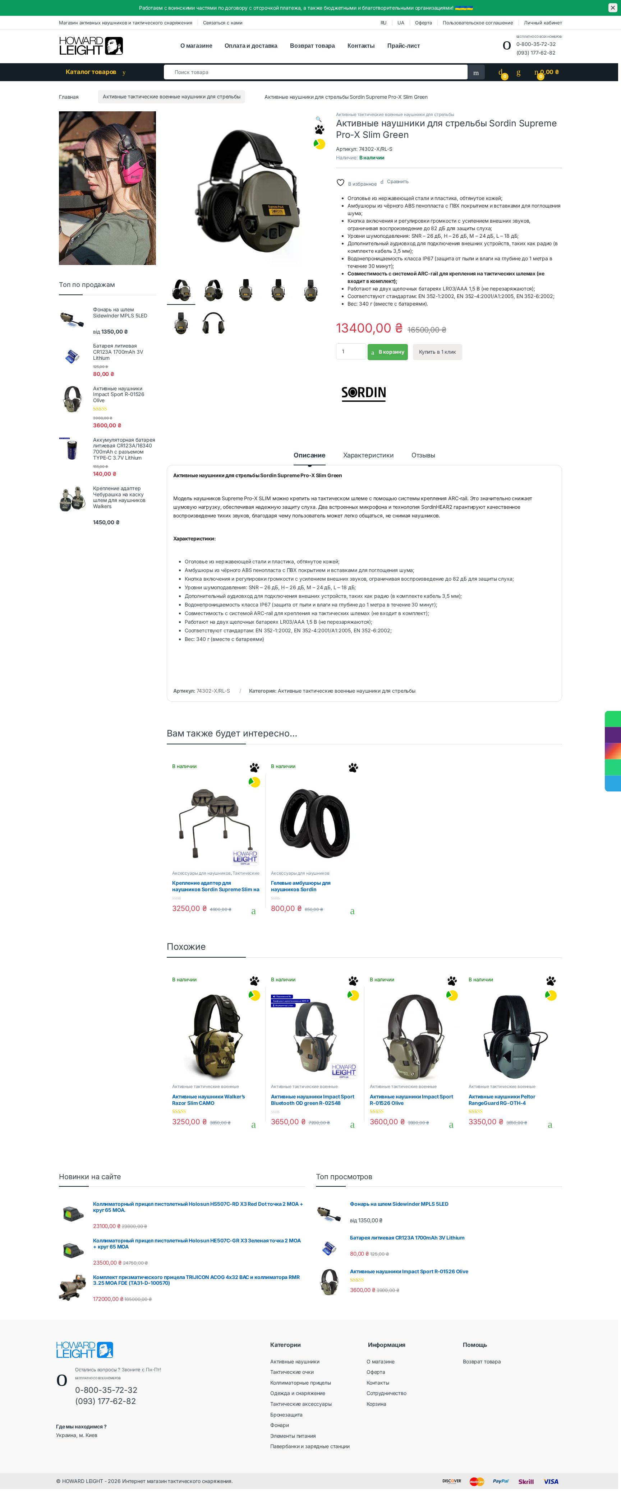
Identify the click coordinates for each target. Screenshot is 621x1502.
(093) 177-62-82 (536, 53)
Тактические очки (292, 1372)
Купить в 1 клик (437, 352)
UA (400, 22)
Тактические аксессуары (301, 1404)
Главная (69, 96)
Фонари (279, 1425)
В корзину (391, 352)
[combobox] (316, 72)
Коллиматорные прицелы (300, 1383)
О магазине (196, 46)
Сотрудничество (386, 1393)
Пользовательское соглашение (478, 22)
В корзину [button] (250, 910)
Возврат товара (312, 46)
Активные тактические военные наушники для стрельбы (171, 96)
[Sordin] (363, 392)
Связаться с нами (223, 22)
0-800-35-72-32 (536, 44)
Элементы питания (293, 1436)
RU (384, 22)
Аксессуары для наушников (201, 873)
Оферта (423, 22)
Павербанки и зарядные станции (310, 1446)
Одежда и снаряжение (297, 1393)
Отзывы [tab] (423, 455)
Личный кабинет (543, 22)
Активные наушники (294, 1361)
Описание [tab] (310, 455)
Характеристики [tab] (368, 455)
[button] (319, 119)
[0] (500, 72)
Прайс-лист (403, 46)
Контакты (361, 46)
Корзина (376, 1404)
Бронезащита (286, 1415)
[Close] (612, 7)
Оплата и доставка (251, 46)
